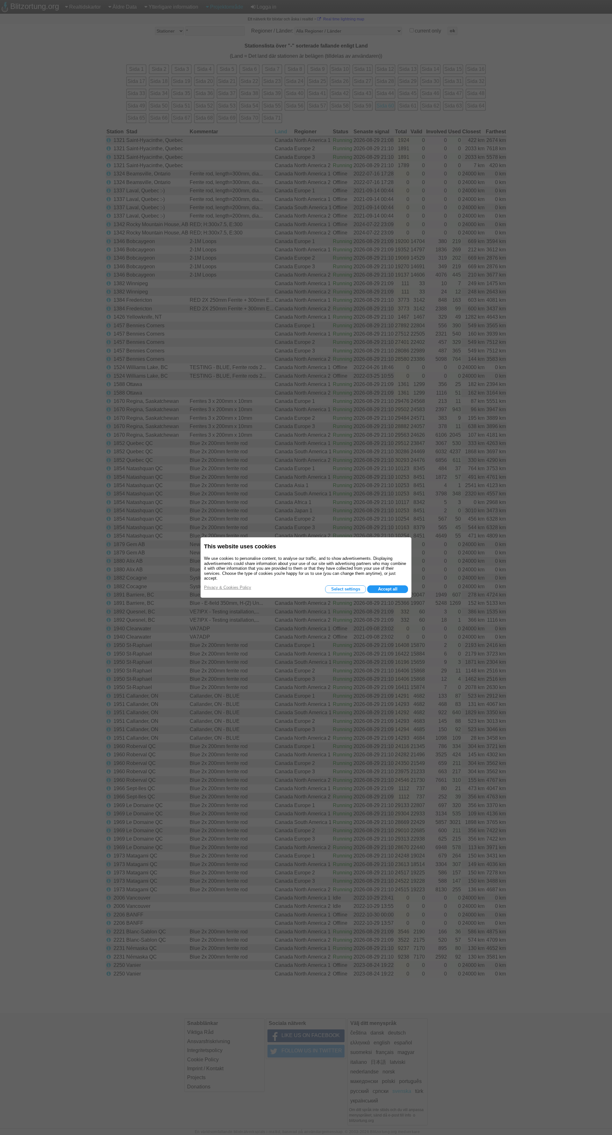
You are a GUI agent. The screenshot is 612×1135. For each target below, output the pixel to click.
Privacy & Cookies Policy (227, 587)
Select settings (345, 589)
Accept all (387, 589)
